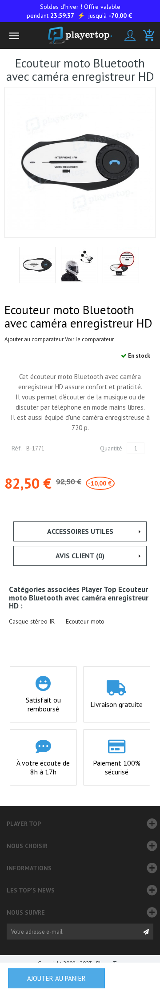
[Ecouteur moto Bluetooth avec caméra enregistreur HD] (37, 265)
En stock (138, 355)
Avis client (80, 555)
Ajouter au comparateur (34, 339)
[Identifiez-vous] (130, 35)
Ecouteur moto (85, 621)
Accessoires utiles (80, 531)
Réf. (17, 448)
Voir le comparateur (89, 339)
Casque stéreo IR (32, 621)
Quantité (111, 448)
